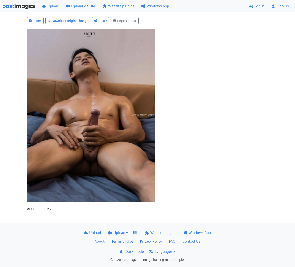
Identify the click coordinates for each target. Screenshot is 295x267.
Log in (259, 6)
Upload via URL (83, 6)
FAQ (172, 241)
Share (103, 21)
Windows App (158, 6)
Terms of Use (122, 241)
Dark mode (134, 251)
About (100, 241)
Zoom (38, 21)
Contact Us (191, 241)
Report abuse (127, 21)
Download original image (70, 21)
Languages (164, 251)
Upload (53, 6)
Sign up (283, 6)
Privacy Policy (151, 241)
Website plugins (121, 6)
